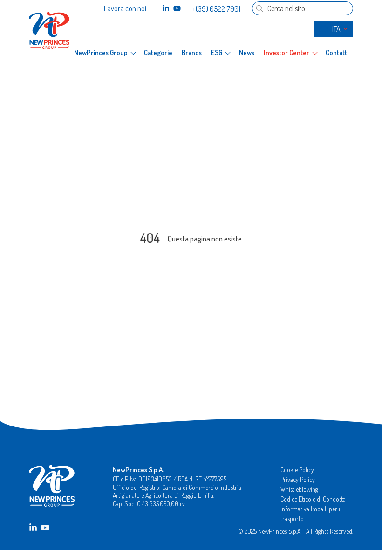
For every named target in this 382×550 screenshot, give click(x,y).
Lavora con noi (125, 8)
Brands (192, 52)
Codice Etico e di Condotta (313, 499)
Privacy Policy (297, 479)
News (246, 52)
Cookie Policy (297, 470)
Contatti (337, 52)
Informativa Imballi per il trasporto (310, 513)
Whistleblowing (299, 489)
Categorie (158, 52)
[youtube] (177, 8)
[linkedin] (166, 8)
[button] (104, 52)
